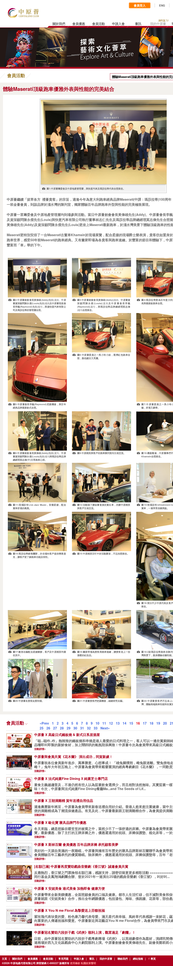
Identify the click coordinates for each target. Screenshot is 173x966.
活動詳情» (40, 749)
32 (89, 728)
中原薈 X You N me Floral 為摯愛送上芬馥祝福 (69, 910)
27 (55, 728)
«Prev (44, 723)
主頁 (4, 959)
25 (41, 728)
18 (151, 723)
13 (118, 723)
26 (48, 728)
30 (75, 728)
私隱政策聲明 (88, 963)
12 (111, 723)
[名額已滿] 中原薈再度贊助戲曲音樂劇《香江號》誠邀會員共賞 (81, 866)
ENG (162, 5)
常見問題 (63, 959)
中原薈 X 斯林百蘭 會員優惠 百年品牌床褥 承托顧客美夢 (76, 844)
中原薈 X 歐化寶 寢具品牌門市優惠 (60, 822)
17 (145, 723)
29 (68, 728)
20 (165, 723)
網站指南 (138, 959)
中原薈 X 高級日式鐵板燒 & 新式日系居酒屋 (67, 734)
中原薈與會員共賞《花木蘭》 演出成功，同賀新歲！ (73, 756)
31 (82, 728)
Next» (105, 728)
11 (104, 723)
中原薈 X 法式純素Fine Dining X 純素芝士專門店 (71, 778)
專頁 (153, 959)
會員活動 (48, 959)
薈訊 (91, 959)
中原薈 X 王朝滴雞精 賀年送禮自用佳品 (63, 800)
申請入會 (79, 959)
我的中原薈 (106, 959)
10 (97, 723)
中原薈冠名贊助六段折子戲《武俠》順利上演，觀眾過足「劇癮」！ (84, 932)
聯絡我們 (123, 959)
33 (95, 728)
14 (124, 723)
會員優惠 (33, 959)
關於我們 (17, 959)
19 (158, 723)
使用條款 (75, 963)
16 (138, 723)
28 (62, 728)
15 (131, 723)
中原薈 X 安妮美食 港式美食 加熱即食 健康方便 (69, 888)
